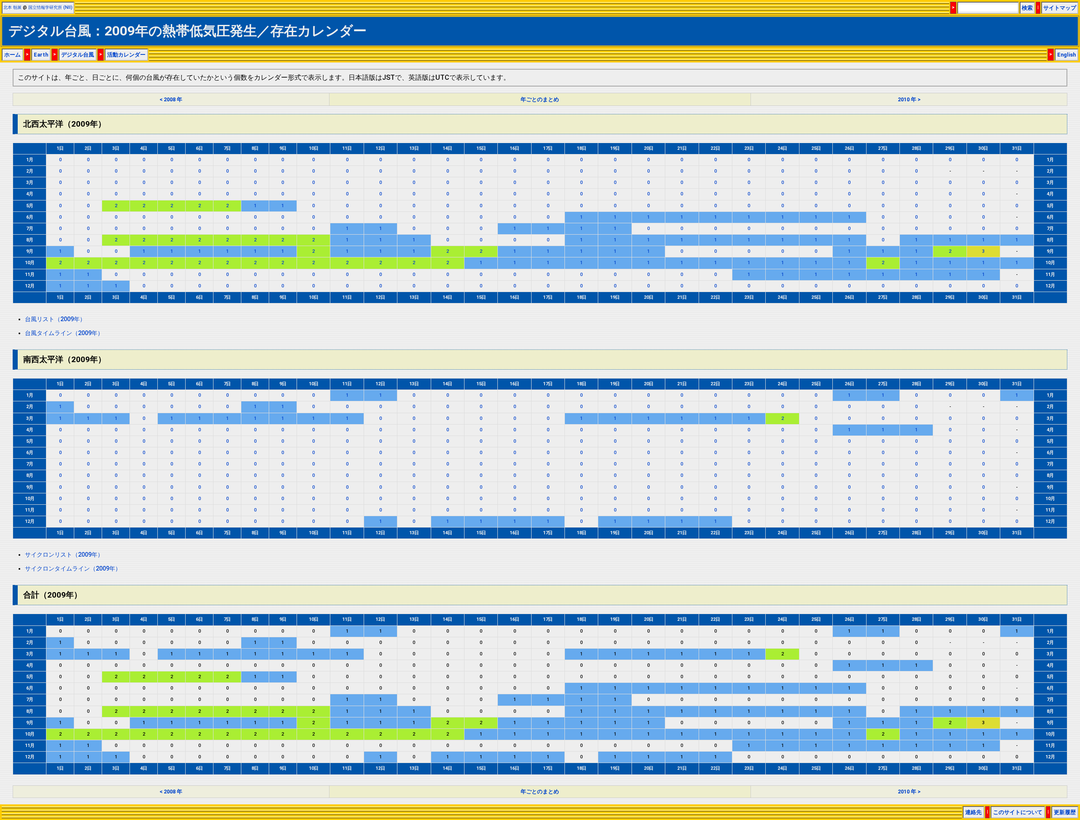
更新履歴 (1065, 812)
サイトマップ (1059, 8)
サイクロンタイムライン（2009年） (73, 568)
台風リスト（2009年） (55, 319)
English (1066, 54)
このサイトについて (1017, 812)
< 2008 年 (170, 99)
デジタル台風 (77, 54)
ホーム (12, 54)
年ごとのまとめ (540, 99)
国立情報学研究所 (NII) (50, 7)
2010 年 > (909, 99)
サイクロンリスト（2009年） (64, 554)
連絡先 (973, 812)
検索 (1027, 8)
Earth (41, 54)
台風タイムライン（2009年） (64, 333)
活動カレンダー (126, 54)
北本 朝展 (12, 7)
